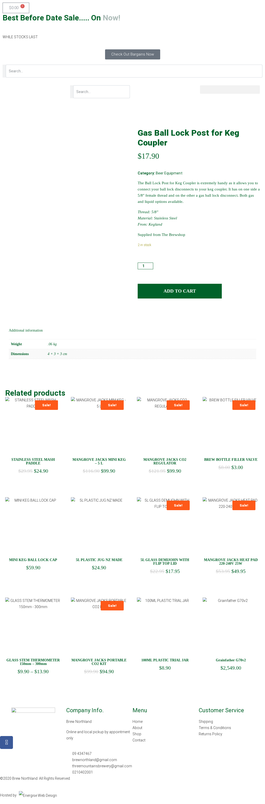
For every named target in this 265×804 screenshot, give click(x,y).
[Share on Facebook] (141, 313)
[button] (230, 89)
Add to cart (180, 291)
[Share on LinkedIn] (150, 313)
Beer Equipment (169, 173)
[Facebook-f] (6, 742)
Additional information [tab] (26, 330)
